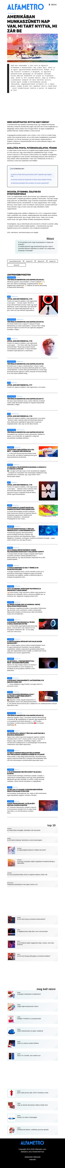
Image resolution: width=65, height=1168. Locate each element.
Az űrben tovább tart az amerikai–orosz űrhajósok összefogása (23, 605)
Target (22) (16, 265)
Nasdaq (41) (52, 261)
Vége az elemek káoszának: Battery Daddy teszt (32, 1105)
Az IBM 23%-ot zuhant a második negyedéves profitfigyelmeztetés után (25, 790)
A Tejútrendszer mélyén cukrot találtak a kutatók (24, 773)
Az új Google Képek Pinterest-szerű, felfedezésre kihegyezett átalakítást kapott (25, 551)
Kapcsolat (32, 1159)
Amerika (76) (29, 261)
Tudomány (10, 447)
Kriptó (9, 787)
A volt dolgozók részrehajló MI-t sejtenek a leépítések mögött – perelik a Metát (20, 696)
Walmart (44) (41, 261)
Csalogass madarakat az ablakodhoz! (29, 994)
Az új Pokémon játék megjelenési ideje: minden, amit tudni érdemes (35, 943)
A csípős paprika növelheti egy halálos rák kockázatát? (24, 642)
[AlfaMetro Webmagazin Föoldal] (25, 9)
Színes (9, 505)
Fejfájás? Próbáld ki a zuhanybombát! (29, 1018)
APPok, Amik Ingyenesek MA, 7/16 (19, 416)
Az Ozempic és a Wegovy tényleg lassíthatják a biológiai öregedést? (26, 734)
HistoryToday (11, 277)
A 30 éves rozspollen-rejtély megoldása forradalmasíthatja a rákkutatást (36, 862)
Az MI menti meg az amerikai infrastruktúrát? (31, 919)
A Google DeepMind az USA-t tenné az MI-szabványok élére (23, 568)
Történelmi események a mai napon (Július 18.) (25, 364)
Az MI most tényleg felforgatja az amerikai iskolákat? (33, 956)
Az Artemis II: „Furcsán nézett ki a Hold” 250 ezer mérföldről (20, 662)
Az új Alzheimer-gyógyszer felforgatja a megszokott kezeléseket (24, 589)
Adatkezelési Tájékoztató (32, 1157)
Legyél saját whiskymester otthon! (28, 1006)
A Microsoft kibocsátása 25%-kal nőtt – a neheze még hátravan (20, 450)
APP (9, 296)
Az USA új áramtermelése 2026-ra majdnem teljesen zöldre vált (27, 874)
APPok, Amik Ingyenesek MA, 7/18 (19, 341)
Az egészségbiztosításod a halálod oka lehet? (31, 850)
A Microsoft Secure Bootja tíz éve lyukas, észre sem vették (21, 623)
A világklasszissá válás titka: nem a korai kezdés (32, 931)
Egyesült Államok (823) (15, 261)
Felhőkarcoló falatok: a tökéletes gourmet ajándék (33, 1129)
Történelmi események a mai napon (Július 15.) (25, 715)
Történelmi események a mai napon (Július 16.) (25, 432)
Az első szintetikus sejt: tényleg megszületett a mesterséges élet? (21, 529)
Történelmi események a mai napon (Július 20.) (25, 280)
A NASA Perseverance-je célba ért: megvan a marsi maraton (21, 804)
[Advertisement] (32, 106)
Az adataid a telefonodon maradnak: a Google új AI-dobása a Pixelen (26, 468)
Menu (54, 5)
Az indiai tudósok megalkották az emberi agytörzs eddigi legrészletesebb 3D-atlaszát (26, 753)
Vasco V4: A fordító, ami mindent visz (29, 1055)
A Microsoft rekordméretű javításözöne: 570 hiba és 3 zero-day (25, 681)
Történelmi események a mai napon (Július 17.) (25, 399)
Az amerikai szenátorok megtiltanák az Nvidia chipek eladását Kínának (31, 179)
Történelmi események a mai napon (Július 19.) (25, 322)
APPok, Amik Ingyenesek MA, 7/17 (19, 385)
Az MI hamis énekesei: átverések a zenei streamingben (24, 840)
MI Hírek (10, 464)
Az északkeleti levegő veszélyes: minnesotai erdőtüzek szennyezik (20, 508)
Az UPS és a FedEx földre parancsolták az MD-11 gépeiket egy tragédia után (31, 175)
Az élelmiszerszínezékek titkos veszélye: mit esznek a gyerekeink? (30, 183)
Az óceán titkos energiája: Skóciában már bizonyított (23, 830)
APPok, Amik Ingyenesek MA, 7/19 (19, 299)
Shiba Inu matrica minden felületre (28, 1043)
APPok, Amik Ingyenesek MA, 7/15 (19, 485)
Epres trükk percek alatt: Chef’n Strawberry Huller (32, 1093)
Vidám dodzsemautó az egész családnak (30, 1031)
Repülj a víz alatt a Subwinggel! (27, 1117)
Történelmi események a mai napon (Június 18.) (22, 884)
